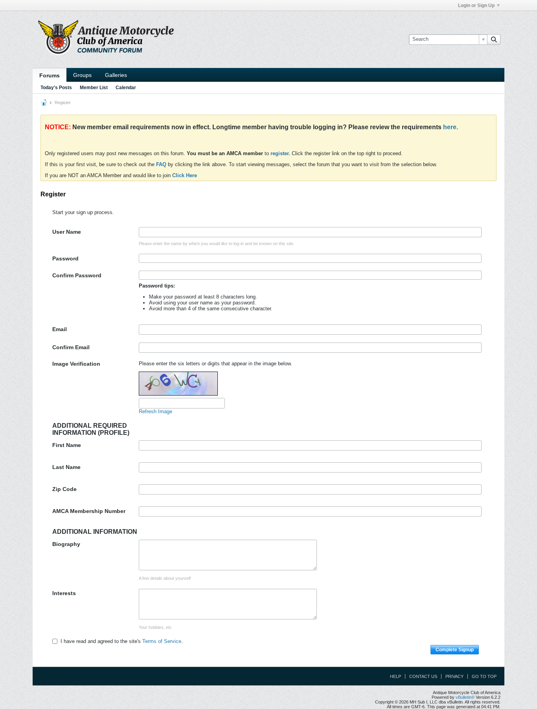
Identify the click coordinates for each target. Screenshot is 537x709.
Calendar (126, 87)
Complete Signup (455, 649)
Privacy (454, 676)
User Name (66, 232)
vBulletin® (465, 697)
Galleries (116, 75)
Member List (94, 87)
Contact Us (423, 676)
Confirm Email (71, 347)
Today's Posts (56, 87)
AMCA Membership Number (88, 511)
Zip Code (64, 489)
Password (65, 258)
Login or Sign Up (476, 5)
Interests (64, 593)
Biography (66, 544)
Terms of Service (161, 641)
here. (450, 127)
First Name (66, 445)
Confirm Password (76, 275)
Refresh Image (155, 411)
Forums (49, 75)
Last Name (66, 467)
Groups (82, 75)
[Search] (493, 39)
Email (59, 329)
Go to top (484, 676)
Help (395, 676)
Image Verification (76, 364)
